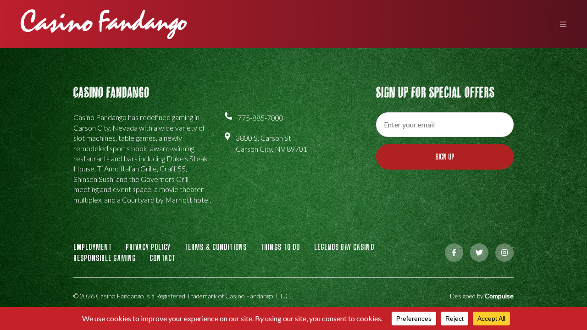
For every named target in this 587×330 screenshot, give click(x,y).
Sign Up (444, 156)
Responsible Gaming (104, 257)
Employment (92, 246)
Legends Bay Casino (344, 246)
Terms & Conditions (215, 246)
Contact (163, 257)
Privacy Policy (148, 246)
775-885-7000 (260, 117)
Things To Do (280, 246)
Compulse (499, 296)
